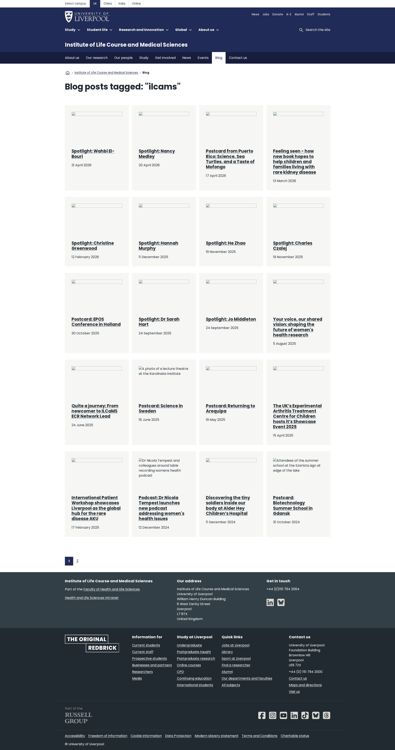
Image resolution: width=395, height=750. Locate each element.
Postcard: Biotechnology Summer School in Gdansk (293, 505)
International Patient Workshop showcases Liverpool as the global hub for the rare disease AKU (96, 508)
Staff (310, 14)
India (122, 4)
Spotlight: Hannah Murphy (158, 245)
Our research (97, 57)
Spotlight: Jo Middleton (231, 319)
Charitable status (295, 735)
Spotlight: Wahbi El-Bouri (93, 153)
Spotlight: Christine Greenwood (93, 245)
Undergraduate (189, 645)
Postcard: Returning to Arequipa (230, 408)
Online (136, 4)
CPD (180, 671)
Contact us (238, 57)
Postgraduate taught (194, 651)
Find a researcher (236, 665)
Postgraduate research (196, 658)
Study (143, 57)
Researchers (142, 671)
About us (72, 57)
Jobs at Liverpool (235, 645)
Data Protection (178, 735)
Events (203, 57)
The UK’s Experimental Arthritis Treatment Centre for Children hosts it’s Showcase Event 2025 (297, 416)
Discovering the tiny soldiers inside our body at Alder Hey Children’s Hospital (228, 505)
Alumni (299, 14)
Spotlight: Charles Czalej (292, 245)
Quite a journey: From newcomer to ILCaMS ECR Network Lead (95, 411)
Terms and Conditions (259, 735)
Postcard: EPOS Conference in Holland (96, 321)
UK (95, 4)
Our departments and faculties (247, 678)
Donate (277, 14)
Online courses (189, 665)
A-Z (288, 14)
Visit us (294, 691)
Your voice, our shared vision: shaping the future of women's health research (297, 327)
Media (137, 678)
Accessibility (75, 735)
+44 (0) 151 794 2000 (305, 671)
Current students (146, 645)
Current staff (142, 651)
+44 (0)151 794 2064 (282, 589)
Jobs (266, 14)
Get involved (165, 57)
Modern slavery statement (216, 735)
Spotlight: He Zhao (226, 243)
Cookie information (146, 735)
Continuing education (194, 678)
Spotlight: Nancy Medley (157, 153)
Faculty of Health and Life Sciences (111, 589)
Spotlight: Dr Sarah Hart (159, 321)
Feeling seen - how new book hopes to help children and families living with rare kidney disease (294, 161)
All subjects (231, 685)
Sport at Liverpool (236, 658)
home (67, 72)
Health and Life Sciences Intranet (92, 597)
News (255, 14)
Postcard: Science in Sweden (161, 408)
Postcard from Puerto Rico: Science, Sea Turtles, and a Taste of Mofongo (230, 159)
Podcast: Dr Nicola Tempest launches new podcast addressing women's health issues (161, 508)
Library (227, 651)
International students (195, 685)
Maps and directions (305, 685)
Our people (123, 57)
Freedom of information (107, 735)
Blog (218, 57)
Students (324, 14)
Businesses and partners (152, 665)
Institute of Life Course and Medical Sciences (126, 45)
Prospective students (149, 658)
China (108, 4)
